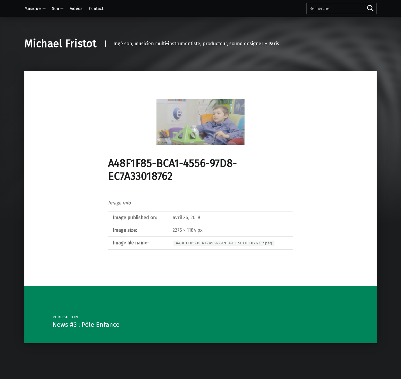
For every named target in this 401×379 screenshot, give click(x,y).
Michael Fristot (60, 43)
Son (55, 8)
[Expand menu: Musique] (44, 8)
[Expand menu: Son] (61, 8)
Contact (96, 8)
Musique (32, 8)
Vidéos (76, 8)
